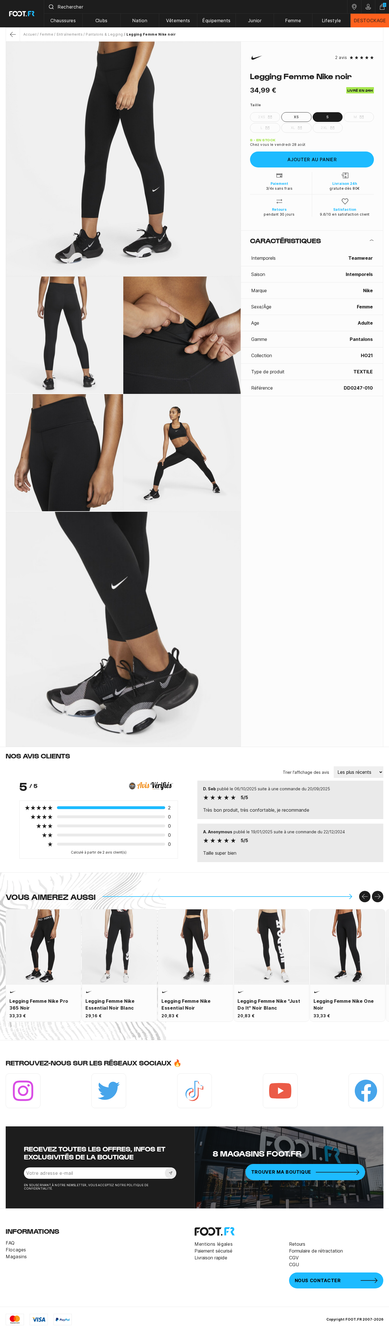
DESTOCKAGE (370, 20)
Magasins (16, 1256)
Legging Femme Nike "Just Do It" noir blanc (269, 1004)
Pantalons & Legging (104, 34)
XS (296, 117)
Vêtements (178, 20)
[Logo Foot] (22, 13)
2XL (324, 128)
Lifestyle (331, 20)
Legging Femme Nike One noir (344, 1004)
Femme (293, 20)
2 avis (341, 57)
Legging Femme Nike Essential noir (186, 1004)
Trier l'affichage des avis (306, 772)
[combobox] (195, 7)
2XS (261, 117)
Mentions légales (214, 1244)
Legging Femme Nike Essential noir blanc (110, 1004)
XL (293, 128)
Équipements (216, 20)
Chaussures (63, 20)
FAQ (10, 1243)
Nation (139, 20)
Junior (255, 20)
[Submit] (51, 7)
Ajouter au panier (312, 159)
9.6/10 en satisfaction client (345, 214)
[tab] (312, 240)
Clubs (101, 20)
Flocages (16, 1250)
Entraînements (70, 34)
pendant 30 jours (279, 214)
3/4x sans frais (279, 188)
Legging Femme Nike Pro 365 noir (38, 1004)
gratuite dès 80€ (344, 188)
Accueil (29, 34)
